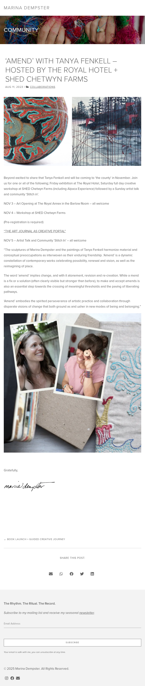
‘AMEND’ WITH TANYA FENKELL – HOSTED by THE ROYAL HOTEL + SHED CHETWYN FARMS (61, 70)
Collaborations (42, 87)
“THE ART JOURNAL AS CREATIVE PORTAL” (35, 231)
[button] (72, 642)
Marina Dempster (27, 7)
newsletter (86, 612)
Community (21, 30)
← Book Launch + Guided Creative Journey (34, 539)
